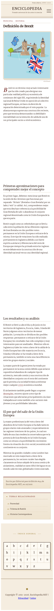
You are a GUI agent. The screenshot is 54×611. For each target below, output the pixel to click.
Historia (20, 21)
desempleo (8, 393)
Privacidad (23, 598)
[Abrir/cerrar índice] (49, 11)
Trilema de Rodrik (18, 509)
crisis (20, 385)
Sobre (33, 598)
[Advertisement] (27, 152)
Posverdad (14, 503)
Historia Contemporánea (21, 514)
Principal (8, 21)
